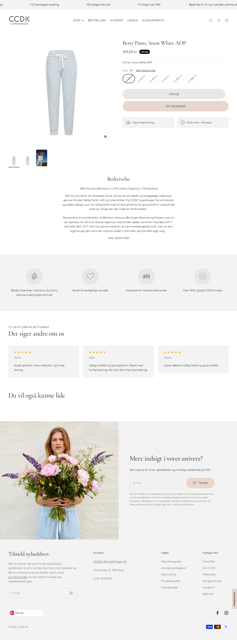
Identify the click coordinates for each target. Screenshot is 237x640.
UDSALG (132, 20)
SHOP (77, 20)
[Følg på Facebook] (217, 613)
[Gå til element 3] (41, 158)
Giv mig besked (175, 106)
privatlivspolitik (17, 577)
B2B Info (208, 594)
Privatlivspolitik (170, 581)
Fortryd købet (234, 599)
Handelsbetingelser (173, 568)
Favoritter (209, 561)
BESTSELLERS (97, 20)
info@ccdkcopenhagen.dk (110, 561)
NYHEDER (116, 20)
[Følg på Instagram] (226, 613)
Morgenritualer (212, 581)
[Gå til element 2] (27, 161)
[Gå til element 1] (13, 161)
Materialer (209, 574)
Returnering (168, 574)
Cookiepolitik (169, 587)
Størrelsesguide (171, 561)
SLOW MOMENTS (153, 20)
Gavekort (209, 587)
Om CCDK (209, 568)
